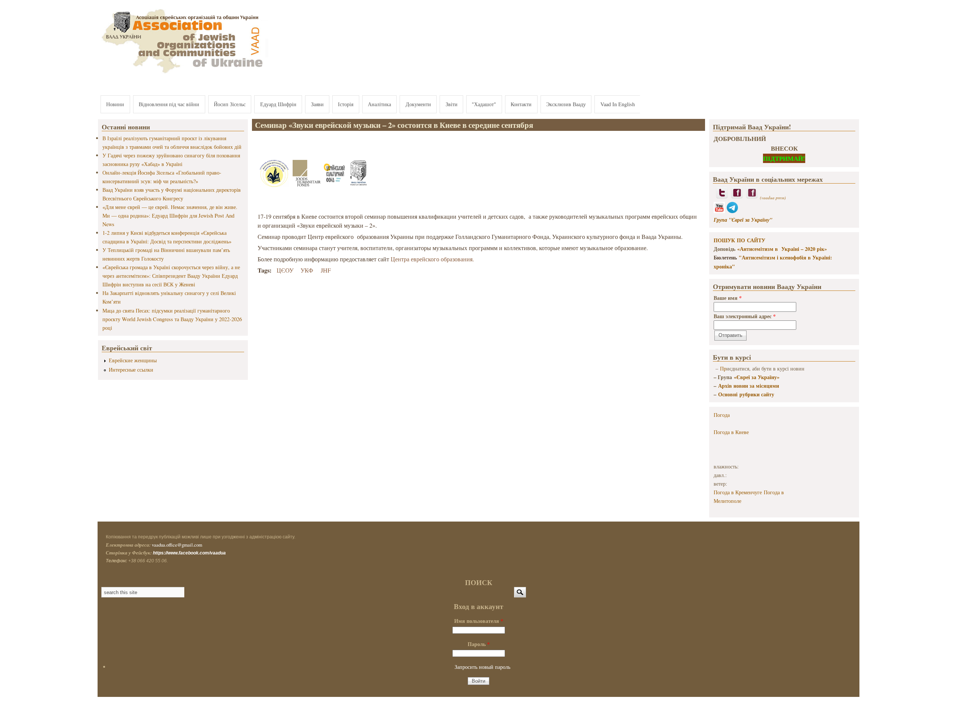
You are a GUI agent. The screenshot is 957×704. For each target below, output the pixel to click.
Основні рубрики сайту (746, 394)
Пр (723, 368)
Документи (418, 104)
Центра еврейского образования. (432, 259)
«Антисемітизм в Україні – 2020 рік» (782, 249)
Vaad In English (617, 104)
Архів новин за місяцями (748, 386)
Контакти (521, 104)
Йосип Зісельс (230, 104)
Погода (722, 414)
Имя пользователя (478, 621)
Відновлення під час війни (169, 104)
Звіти (452, 104)
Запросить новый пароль (482, 666)
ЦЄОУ (285, 270)
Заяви (317, 104)
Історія (345, 104)
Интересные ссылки (131, 369)
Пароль (479, 644)
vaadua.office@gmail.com (177, 544)
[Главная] (183, 74)
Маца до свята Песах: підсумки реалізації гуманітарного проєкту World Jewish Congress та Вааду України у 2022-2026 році (172, 319)
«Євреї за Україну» (756, 377)
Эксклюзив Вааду (566, 104)
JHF (326, 270)
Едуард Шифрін (278, 104)
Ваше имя (728, 298)
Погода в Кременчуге (738, 492)
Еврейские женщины (133, 360)
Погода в (731, 432)
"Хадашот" (484, 104)
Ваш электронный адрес (745, 316)
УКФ (307, 270)
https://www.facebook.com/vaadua (189, 553)
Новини (115, 104)
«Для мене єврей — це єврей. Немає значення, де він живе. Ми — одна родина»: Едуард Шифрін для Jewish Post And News (169, 215)
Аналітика (379, 104)
